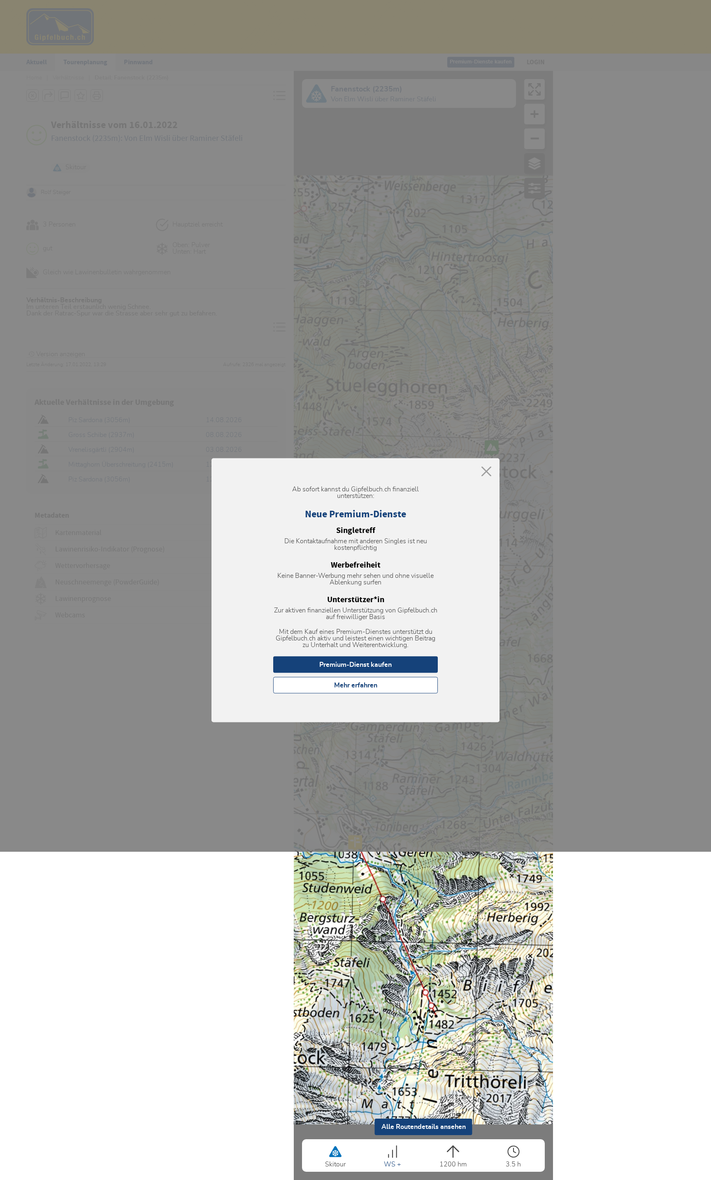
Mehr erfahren (355, 685)
